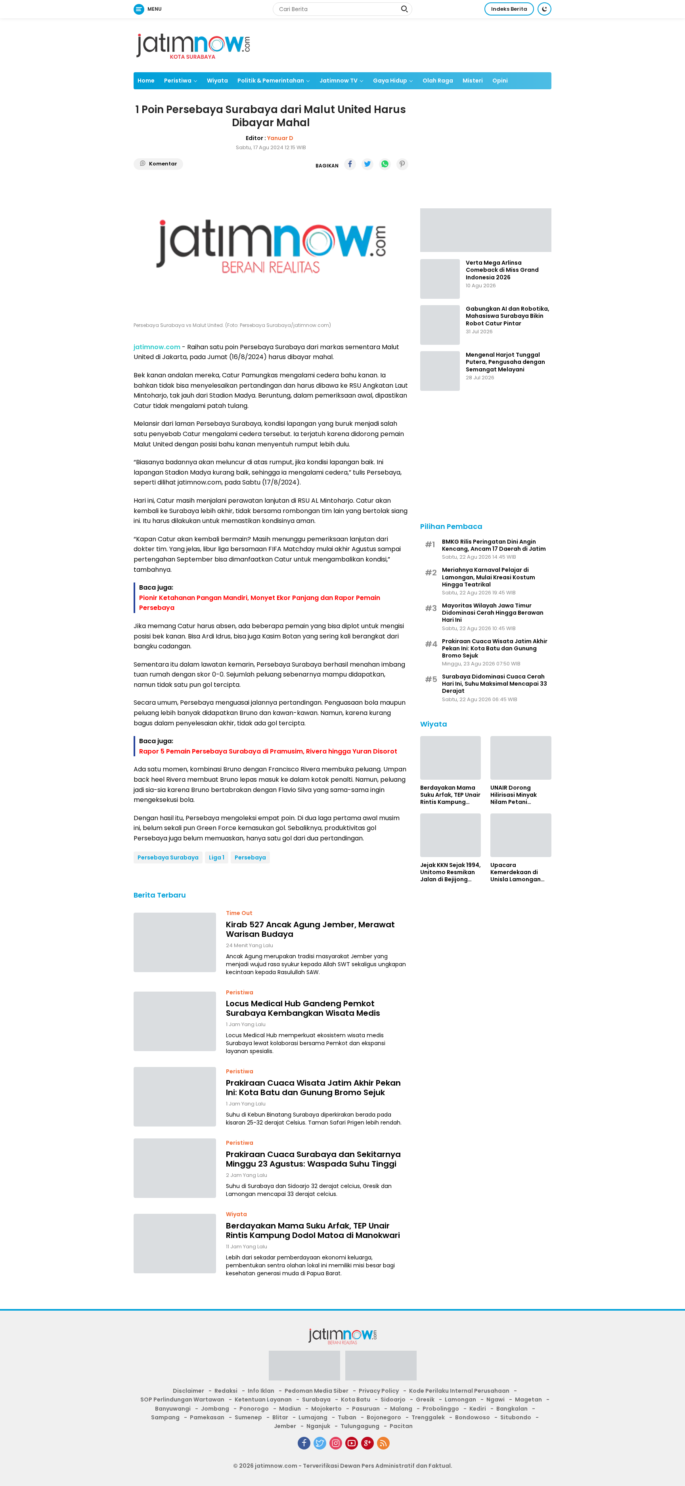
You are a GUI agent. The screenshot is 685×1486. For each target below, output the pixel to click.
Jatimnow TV (339, 81)
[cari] (404, 9)
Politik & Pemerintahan (270, 81)
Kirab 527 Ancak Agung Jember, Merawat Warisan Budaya (310, 929)
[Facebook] (304, 1443)
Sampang (165, 1417)
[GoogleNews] (367, 1443)
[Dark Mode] (544, 8)
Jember (285, 1426)
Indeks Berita (509, 9)
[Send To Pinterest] (402, 164)
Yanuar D (280, 138)
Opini (500, 81)
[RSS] (383, 1443)
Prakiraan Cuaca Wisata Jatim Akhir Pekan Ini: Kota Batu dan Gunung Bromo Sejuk (313, 1087)
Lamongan (460, 1399)
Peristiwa (177, 81)
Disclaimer (188, 1391)
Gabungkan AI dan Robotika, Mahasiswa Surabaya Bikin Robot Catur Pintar (507, 316)
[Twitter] (320, 1443)
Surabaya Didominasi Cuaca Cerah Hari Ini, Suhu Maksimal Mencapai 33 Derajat (494, 683)
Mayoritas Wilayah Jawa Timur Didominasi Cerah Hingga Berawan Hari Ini (492, 612)
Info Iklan (261, 1391)
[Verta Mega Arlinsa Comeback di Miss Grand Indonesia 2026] (440, 279)
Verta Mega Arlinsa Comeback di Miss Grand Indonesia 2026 (502, 270)
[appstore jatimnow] (381, 1368)
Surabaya (316, 1399)
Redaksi (225, 1391)
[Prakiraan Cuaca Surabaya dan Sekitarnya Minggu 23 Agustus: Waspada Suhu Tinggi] (175, 1168)
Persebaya (250, 857)
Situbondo (515, 1417)
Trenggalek (428, 1417)
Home (146, 81)
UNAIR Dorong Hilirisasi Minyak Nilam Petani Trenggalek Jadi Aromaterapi (514, 794)
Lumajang (312, 1417)
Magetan (528, 1399)
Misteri (473, 81)
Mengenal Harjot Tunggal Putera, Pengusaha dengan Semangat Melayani (505, 362)
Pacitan (401, 1426)
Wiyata (217, 81)
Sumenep (248, 1417)
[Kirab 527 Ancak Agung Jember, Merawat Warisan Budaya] (175, 942)
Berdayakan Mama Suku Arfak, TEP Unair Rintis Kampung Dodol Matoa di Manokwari (313, 1230)
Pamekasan (207, 1417)
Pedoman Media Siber (316, 1391)
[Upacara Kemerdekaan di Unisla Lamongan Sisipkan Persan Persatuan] (520, 835)
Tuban (347, 1417)
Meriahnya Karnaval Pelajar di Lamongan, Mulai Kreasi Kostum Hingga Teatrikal (488, 577)
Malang (401, 1409)
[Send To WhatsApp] (385, 164)
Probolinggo (441, 1409)
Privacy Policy (379, 1391)
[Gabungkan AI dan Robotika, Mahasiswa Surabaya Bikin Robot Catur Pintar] (440, 325)
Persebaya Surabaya (168, 857)
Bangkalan (512, 1409)
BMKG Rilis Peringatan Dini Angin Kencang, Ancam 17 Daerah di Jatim (494, 545)
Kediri (477, 1409)
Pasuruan (366, 1409)
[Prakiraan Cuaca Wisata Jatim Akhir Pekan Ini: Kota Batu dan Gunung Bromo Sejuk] (175, 1097)
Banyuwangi (173, 1409)
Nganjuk (318, 1426)
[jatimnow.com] (193, 45)
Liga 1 (216, 857)
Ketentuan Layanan (263, 1399)
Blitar (280, 1417)
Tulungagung (360, 1426)
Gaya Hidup (390, 81)
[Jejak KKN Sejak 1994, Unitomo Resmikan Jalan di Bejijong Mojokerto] (450, 835)
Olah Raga (438, 81)
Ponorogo (254, 1409)
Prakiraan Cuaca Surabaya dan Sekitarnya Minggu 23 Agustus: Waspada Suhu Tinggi (313, 1159)
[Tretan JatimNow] (485, 229)
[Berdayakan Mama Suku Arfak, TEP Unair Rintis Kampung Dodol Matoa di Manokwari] (175, 1243)
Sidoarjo (393, 1399)
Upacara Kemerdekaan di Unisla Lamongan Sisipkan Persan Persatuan (515, 872)
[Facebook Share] (350, 164)
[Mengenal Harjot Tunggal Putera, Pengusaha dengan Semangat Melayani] (440, 371)
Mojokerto (326, 1409)
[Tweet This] (367, 164)
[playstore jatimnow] (304, 1368)
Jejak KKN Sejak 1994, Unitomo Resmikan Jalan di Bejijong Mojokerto (450, 872)
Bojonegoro (384, 1417)
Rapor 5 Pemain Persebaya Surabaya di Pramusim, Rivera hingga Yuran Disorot (268, 751)
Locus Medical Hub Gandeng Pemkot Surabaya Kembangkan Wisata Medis (303, 1008)
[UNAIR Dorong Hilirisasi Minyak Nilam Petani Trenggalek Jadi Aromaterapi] (520, 758)
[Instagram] (335, 1443)
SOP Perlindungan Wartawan (182, 1399)
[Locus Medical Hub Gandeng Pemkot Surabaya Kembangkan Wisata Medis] (175, 1021)
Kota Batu (355, 1399)
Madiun (290, 1409)
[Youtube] (351, 1443)
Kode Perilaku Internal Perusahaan (459, 1391)
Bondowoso (472, 1417)
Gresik (425, 1399)
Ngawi (495, 1399)
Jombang (215, 1409)
